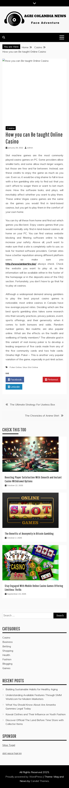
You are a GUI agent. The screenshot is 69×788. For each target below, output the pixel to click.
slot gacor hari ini (12, 753)
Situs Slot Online (30, 367)
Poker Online (16, 367)
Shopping (7, 650)
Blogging (7, 663)
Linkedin (15, 386)
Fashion (6, 659)
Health (6, 655)
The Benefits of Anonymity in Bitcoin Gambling (29, 533)
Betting (6, 646)
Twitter (34, 379)
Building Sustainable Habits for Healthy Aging (32, 689)
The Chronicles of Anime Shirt (42, 415)
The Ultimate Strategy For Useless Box (32, 404)
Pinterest (52, 379)
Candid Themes (40, 781)
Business (7, 641)
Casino (11, 128)
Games (6, 668)
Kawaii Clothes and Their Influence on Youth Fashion (36, 714)
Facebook (16, 379)
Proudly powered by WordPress (24, 776)
